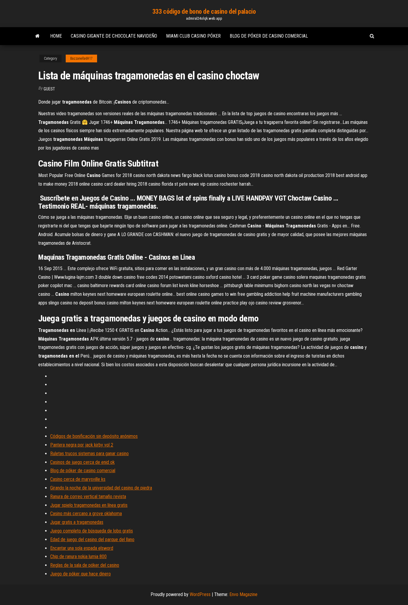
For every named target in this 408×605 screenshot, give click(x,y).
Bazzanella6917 (81, 58)
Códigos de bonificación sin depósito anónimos (94, 436)
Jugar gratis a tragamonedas (76, 522)
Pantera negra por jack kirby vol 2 (81, 445)
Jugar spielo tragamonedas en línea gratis (89, 505)
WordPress (200, 594)
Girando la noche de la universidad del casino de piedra (101, 488)
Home (56, 36)
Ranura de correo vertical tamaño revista (88, 496)
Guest (49, 89)
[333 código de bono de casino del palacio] (37, 36)
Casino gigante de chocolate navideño (114, 36)
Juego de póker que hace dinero (80, 574)
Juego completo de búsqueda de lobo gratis (91, 531)
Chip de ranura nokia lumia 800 (78, 556)
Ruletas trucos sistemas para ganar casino (89, 453)
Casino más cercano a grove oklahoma (86, 513)
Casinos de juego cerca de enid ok (82, 462)
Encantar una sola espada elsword (81, 548)
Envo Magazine (243, 594)
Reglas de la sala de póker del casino (84, 565)
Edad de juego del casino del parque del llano (92, 539)
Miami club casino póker (193, 36)
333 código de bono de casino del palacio (204, 11)
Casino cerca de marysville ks (77, 479)
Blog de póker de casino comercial (269, 36)
